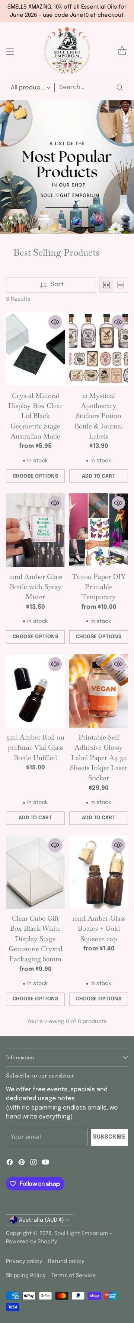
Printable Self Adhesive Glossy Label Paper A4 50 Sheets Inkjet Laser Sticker (98, 757)
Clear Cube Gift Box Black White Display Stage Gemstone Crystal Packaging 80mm (36, 938)
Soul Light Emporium (81, 1233)
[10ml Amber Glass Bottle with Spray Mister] (35, 530)
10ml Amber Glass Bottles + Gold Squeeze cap (98, 928)
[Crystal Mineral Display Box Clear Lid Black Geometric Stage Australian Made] (35, 349)
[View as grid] (106, 285)
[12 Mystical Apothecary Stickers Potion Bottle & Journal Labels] (98, 349)
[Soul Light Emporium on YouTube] (45, 1164)
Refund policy (66, 1261)
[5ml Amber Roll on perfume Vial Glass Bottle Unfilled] (35, 691)
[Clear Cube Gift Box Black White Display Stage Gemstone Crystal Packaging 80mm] (35, 872)
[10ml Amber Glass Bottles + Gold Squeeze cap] (98, 872)
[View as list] (121, 285)
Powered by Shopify (31, 1241)
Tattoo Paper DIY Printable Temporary (98, 586)
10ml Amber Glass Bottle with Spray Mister (35, 586)
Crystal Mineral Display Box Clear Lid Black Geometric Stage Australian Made (35, 415)
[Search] (120, 87)
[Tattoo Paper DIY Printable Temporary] (98, 530)
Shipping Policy (25, 1275)
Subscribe (109, 1137)
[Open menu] (9, 51)
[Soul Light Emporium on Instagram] (33, 1164)
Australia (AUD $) (41, 1220)
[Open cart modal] (122, 51)
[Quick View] (55, 322)
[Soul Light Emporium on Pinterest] (21, 1164)
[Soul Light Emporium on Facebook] (9, 1164)
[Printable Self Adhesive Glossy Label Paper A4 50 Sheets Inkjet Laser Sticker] (98, 691)
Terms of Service (73, 1275)
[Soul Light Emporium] (67, 51)
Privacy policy (24, 1261)
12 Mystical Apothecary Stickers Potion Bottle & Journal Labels (98, 415)
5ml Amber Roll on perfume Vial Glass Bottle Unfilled (35, 747)
